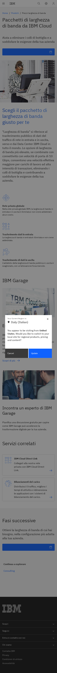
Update (34, 353)
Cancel (10, 353)
